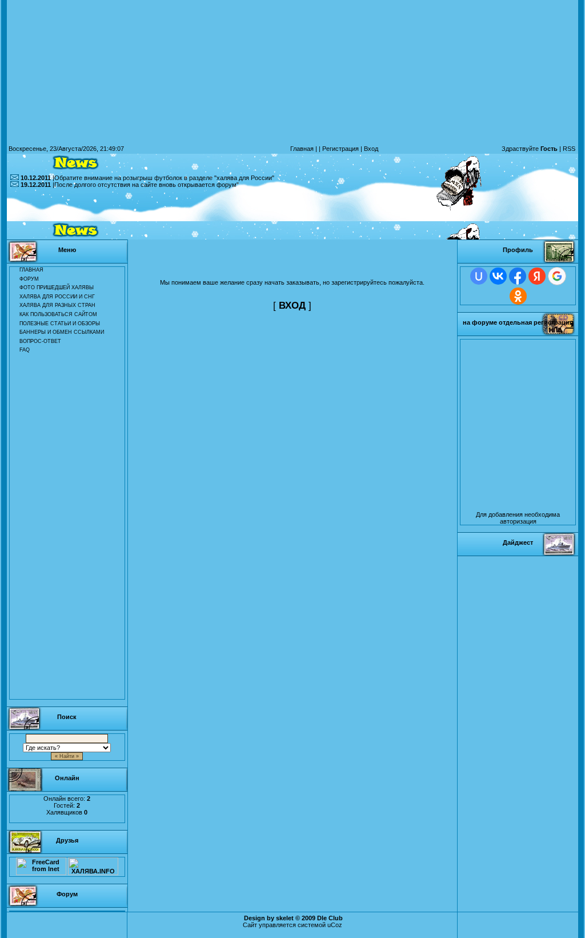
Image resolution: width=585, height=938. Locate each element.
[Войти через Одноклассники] (518, 296)
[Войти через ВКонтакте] (498, 276)
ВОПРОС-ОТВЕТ (40, 341)
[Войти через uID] (478, 276)
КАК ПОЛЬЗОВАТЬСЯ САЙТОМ (58, 314)
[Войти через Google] (557, 276)
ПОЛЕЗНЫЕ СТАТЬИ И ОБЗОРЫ (59, 323)
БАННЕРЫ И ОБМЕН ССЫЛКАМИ (61, 332)
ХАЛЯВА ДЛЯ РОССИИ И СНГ (57, 297)
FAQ (24, 350)
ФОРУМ (29, 279)
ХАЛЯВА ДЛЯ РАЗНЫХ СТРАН (57, 305)
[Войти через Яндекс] (537, 276)
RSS (569, 148)
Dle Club (330, 918)
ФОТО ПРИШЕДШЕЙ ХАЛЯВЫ (56, 287)
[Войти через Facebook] (517, 276)
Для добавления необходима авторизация (518, 518)
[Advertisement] (292, 214)
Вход (371, 148)
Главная (302, 148)
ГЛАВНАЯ (31, 270)
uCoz (334, 924)
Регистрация (340, 148)
